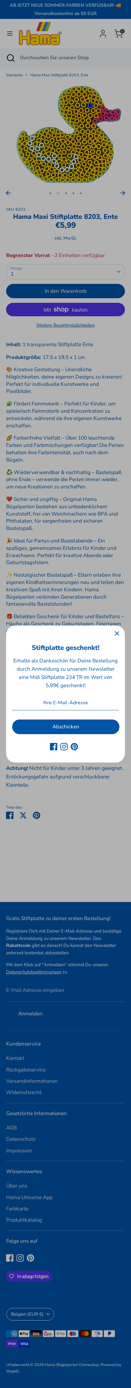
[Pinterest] (74, 746)
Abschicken (65, 726)
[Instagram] (64, 746)
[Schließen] (117, 633)
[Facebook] (53, 746)
